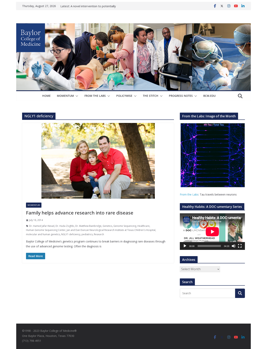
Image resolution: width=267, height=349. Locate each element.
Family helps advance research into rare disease (79, 212)
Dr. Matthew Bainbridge (88, 226)
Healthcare (143, 226)
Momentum (65, 96)
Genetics (107, 226)
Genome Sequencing (124, 226)
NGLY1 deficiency (70, 234)
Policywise (124, 96)
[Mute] (234, 246)
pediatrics (87, 234)
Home (46, 96)
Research (99, 234)
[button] (76, 96)
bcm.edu (209, 96)
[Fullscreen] (240, 246)
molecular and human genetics (43, 234)
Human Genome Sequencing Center (45, 230)
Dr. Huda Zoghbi (65, 226)
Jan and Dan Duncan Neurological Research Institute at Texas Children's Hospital (111, 230)
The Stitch (150, 96)
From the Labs (189, 194)
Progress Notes (181, 96)
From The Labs (95, 96)
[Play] (185, 246)
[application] (212, 231)
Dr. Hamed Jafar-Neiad (41, 226)
